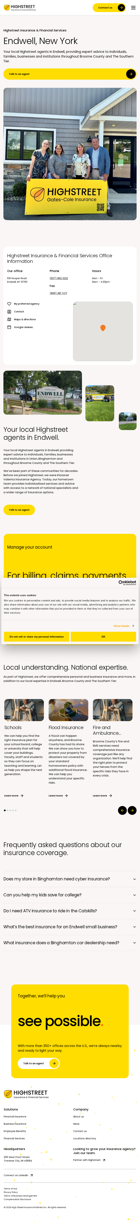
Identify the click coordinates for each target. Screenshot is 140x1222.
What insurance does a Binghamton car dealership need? (61, 943)
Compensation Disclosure (17, 1199)
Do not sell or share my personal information (37, 636)
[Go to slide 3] (10, 810)
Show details (121, 625)
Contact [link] (19, 311)
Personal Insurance (15, 1116)
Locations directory (84, 1138)
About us (78, 1116)
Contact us (105, 7)
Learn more (11, 795)
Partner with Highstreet (87, 1160)
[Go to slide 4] (13, 810)
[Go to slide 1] (5, 810)
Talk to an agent (19, 74)
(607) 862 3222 (59, 278)
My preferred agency (26, 303)
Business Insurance (15, 1124)
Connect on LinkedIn (16, 1175)
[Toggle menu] (133, 8)
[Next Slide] (132, 810)
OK (103, 636)
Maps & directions (25, 319)
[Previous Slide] (122, 810)
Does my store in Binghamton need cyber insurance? (56, 879)
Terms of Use (10, 1188)
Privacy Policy (11, 1192)
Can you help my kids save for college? (42, 895)
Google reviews (23, 327)
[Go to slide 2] (7, 810)
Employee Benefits (15, 1131)
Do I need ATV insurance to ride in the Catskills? (50, 911)
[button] (103, 328)
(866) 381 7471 (58, 293)
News (76, 1124)
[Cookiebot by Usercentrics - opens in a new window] (121, 582)
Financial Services (14, 1138)
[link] (20, 7)
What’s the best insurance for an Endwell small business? (60, 927)
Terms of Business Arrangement (20, 1195)
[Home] (70, 1094)
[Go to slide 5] (16, 810)
